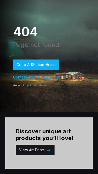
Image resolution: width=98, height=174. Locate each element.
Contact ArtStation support (36, 77)
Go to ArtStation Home (36, 64)
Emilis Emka (38, 85)
